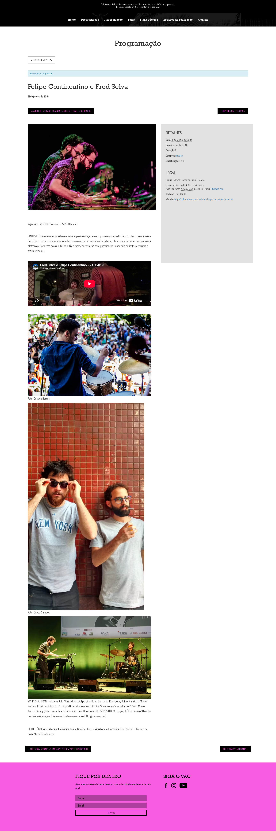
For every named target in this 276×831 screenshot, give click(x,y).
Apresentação (113, 19)
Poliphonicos (233, 111)
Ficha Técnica (149, 19)
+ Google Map (217, 188)
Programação (90, 19)
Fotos (131, 19)
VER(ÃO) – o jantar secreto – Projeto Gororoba (60, 111)
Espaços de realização (178, 19)
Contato (203, 19)
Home (72, 19)
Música (179, 155)
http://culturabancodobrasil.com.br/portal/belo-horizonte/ (203, 199)
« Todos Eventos (41, 60)
